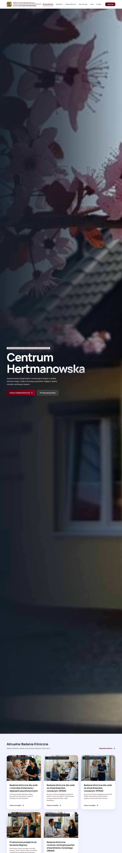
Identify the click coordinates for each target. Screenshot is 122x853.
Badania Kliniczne (70, 4)
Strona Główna (48, 4)
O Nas (92, 4)
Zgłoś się (110, 4)
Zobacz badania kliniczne (21, 392)
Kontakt (98, 4)
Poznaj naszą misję (47, 393)
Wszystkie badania (107, 748)
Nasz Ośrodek (83, 4)
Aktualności (59, 4)
